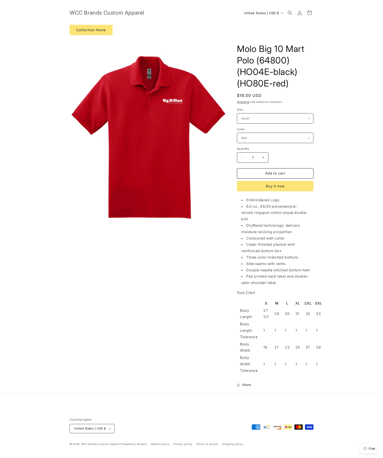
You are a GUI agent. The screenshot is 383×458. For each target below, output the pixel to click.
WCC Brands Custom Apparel (100, 444)
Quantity (243, 148)
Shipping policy (232, 444)
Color (241, 129)
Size (240, 109)
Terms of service (207, 444)
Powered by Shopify (134, 444)
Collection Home (91, 30)
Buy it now (275, 186)
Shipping (243, 101)
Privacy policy (183, 444)
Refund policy (160, 444)
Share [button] (246, 385)
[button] (290, 13)
